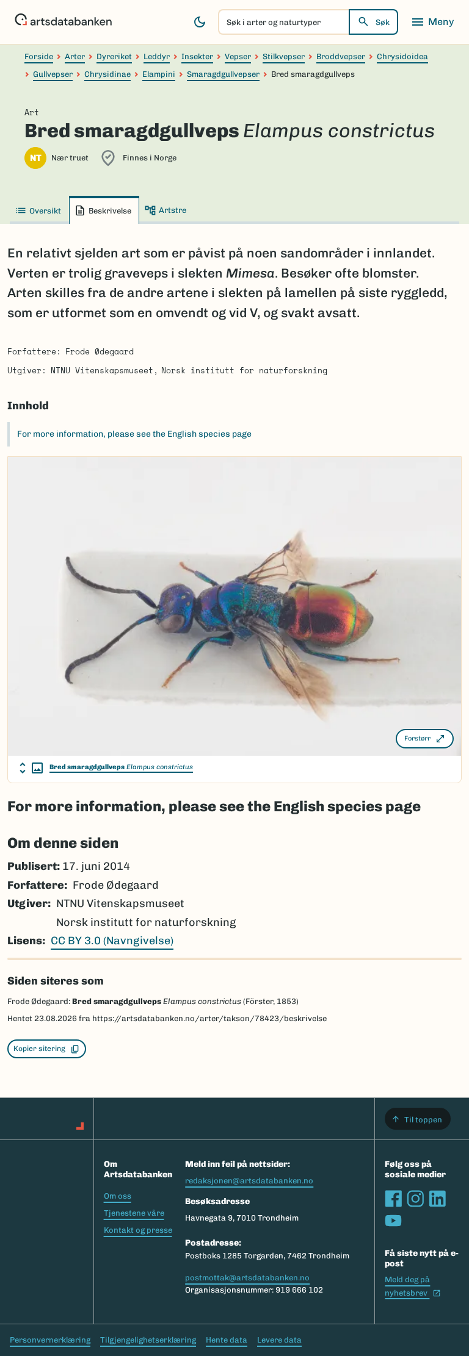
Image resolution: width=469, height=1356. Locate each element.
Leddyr (157, 56)
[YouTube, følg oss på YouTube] (393, 1220)
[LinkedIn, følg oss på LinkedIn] (437, 1198)
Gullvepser (53, 74)
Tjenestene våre (134, 1213)
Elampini (158, 74)
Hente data (226, 1339)
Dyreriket (114, 56)
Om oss (117, 1195)
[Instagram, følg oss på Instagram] (415, 1198)
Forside (38, 56)
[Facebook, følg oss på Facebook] (393, 1198)
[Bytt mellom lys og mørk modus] (200, 22)
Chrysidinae (107, 74)
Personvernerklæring (50, 1339)
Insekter (197, 56)
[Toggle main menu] (432, 22)
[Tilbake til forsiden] (63, 22)
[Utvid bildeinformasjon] (31, 768)
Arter (75, 56)
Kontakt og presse (138, 1230)
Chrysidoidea (402, 56)
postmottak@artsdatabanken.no (247, 1277)
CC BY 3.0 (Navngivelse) (112, 940)
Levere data (279, 1339)
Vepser (238, 56)
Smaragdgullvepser (223, 74)
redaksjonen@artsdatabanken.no (249, 1180)
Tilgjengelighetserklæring (148, 1339)
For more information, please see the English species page (134, 434)
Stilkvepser (284, 56)
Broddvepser (340, 56)
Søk (383, 22)
